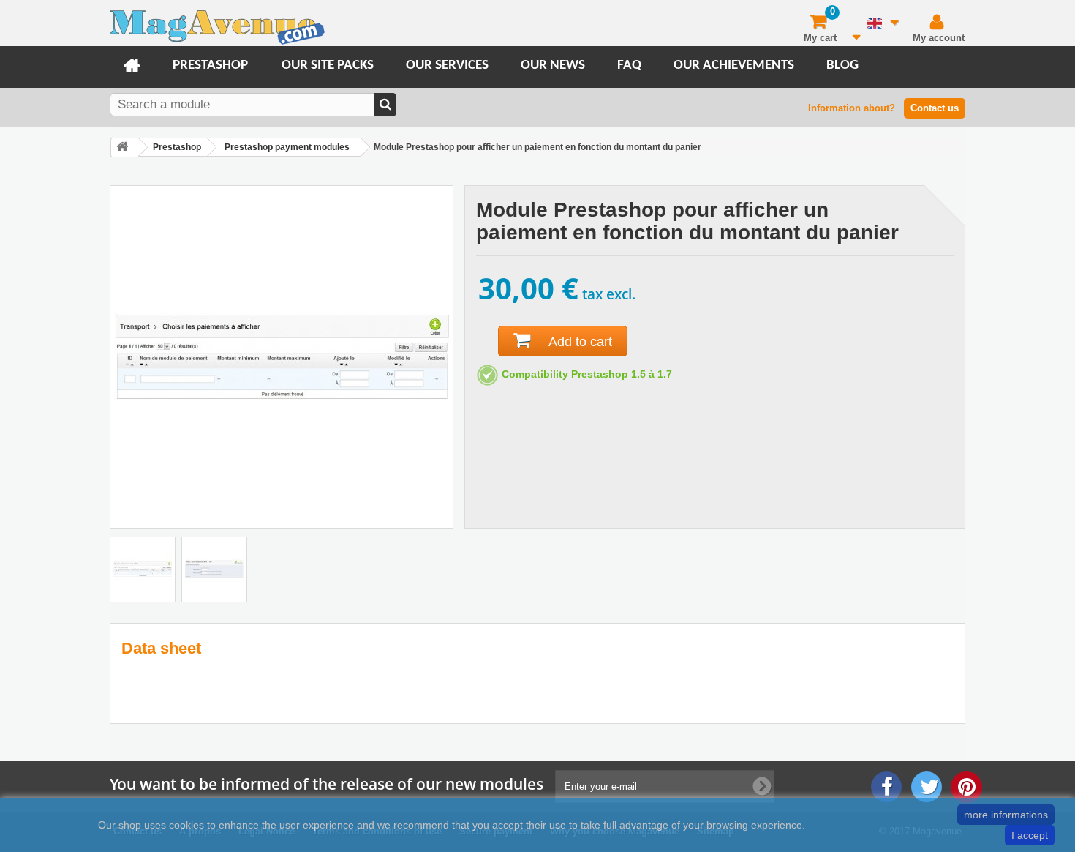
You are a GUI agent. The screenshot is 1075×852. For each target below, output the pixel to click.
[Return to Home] (124, 147)
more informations (1006, 815)
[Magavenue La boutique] (217, 26)
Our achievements (734, 65)
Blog (842, 65)
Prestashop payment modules (287, 147)
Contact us (934, 107)
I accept (1029, 835)
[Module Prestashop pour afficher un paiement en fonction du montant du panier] (142, 569)
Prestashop (210, 65)
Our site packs (328, 65)
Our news (553, 65)
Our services (447, 65)
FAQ (629, 65)
